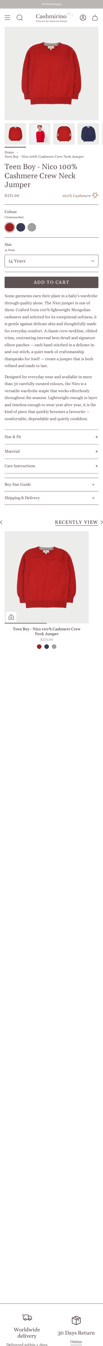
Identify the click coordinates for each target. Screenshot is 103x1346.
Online (76, 1342)
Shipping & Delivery (22, 498)
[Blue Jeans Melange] (46, 646)
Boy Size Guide (18, 484)
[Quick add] (11, 617)
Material (12, 451)
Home (9, 152)
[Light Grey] (54, 646)
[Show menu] (7, 17)
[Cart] (95, 17)
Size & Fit (13, 437)
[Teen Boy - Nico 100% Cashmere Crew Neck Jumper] (47, 577)
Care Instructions (20, 466)
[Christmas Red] (39, 646)
